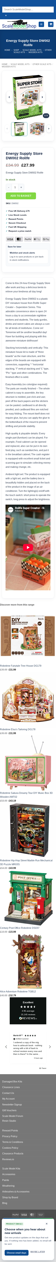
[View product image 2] (37, 129)
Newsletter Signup (12, 1104)
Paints (5, 1180)
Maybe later (37, 1252)
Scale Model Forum (12, 1116)
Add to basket (20, 196)
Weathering (8, 1186)
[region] (28, 1047)
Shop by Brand (10, 1197)
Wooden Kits (35, 52)
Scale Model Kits (32, 50)
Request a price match (20, 231)
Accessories (8, 1174)
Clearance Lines (11, 1087)
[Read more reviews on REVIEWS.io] (28, 1019)
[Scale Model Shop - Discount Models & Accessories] (19, 24)
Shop (16, 50)
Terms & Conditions (12, 1142)
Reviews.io (8, 1159)
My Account (8, 1098)
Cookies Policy (10, 1148)
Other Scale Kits (42, 64)
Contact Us (8, 1093)
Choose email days (16, 1253)
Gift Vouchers (9, 1110)
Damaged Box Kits (12, 1081)
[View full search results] (5, 4)
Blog (4, 1203)
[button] (41, 24)
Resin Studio (9, 1121)
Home (7, 50)
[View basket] (50, 24)
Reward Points (10, 1130)
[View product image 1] (19, 129)
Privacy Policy (9, 1136)
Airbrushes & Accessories (15, 1191)
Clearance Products (12, 1153)
